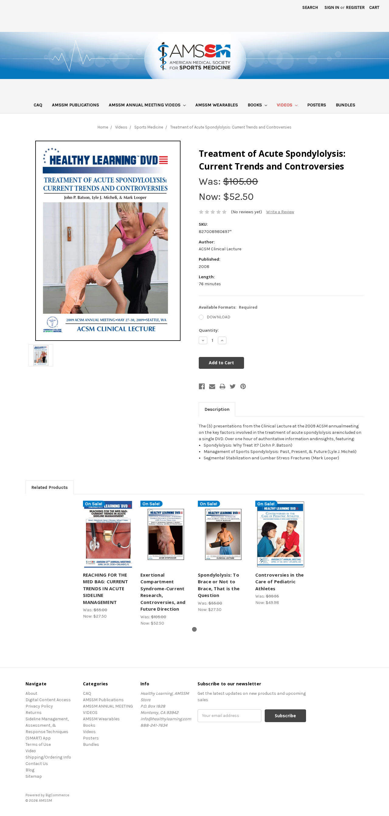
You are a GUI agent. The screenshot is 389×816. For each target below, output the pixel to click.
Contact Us (37, 763)
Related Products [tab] (49, 487)
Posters (316, 105)
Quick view (108, 529)
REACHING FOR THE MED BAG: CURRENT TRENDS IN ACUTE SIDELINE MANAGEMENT (105, 588)
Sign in (332, 7)
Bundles (345, 105)
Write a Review (280, 211)
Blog (30, 770)
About (31, 693)
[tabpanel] (108, 560)
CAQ (38, 105)
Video (31, 750)
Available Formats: (228, 307)
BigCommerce (57, 795)
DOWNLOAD (218, 317)
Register (355, 7)
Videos (285, 105)
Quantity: (209, 330)
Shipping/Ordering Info (48, 757)
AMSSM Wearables (216, 105)
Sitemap (34, 776)
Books (255, 105)
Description (217, 409)
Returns (34, 712)
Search (310, 7)
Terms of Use (38, 744)
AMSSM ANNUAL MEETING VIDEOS (145, 105)
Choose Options (108, 540)
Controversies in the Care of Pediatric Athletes (279, 581)
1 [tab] (194, 629)
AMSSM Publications (75, 105)
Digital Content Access (48, 699)
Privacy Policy (39, 706)
